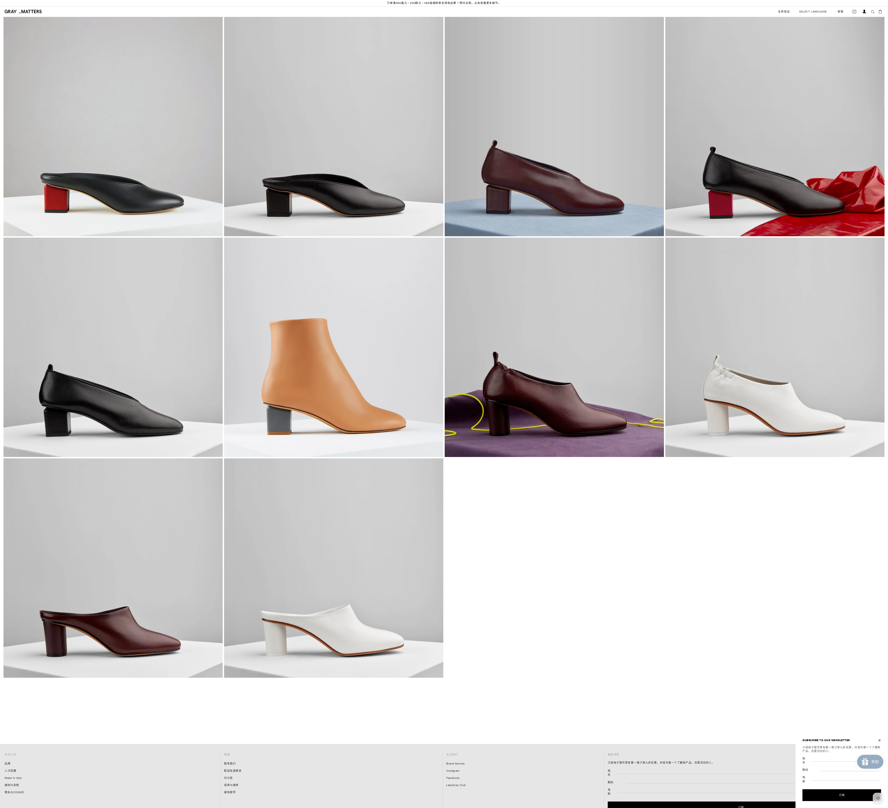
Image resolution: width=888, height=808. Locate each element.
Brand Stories (455, 763)
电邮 (609, 791)
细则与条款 (12, 785)
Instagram (453, 770)
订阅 (842, 795)
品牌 (7, 763)
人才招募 (10, 770)
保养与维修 (231, 785)
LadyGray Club (456, 785)
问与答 (228, 778)
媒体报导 (230, 792)
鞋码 (611, 782)
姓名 (609, 772)
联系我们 (230, 763)
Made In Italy (13, 778)
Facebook (452, 778)
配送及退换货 (232, 770)
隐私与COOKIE (14, 792)
